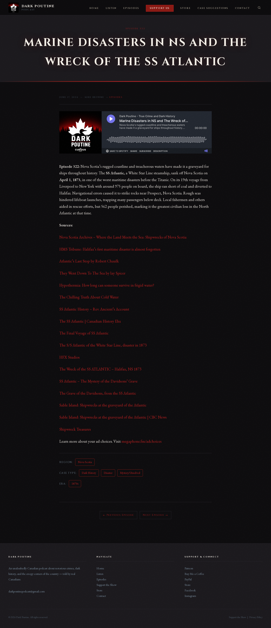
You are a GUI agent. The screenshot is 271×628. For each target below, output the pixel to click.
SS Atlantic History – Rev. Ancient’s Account (94, 309)
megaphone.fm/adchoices (142, 441)
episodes (115, 97)
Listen (111, 8)
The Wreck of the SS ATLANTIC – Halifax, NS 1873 (100, 369)
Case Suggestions (213, 8)
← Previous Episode (118, 515)
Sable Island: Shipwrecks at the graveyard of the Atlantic (103, 405)
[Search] (259, 7)
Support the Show (107, 585)
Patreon (189, 568)
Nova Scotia (85, 462)
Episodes (131, 8)
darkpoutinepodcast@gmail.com (26, 591)
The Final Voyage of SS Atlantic (84, 333)
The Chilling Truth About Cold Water (89, 297)
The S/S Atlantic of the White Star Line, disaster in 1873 (103, 345)
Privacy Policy (256, 617)
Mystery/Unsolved (130, 473)
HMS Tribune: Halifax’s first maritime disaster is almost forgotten (109, 249)
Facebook (190, 590)
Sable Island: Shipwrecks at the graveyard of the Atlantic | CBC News (113, 417)
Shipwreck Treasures (75, 429)
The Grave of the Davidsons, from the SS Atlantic (97, 393)
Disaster (108, 473)
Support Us (160, 8)
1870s (75, 483)
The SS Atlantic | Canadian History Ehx (90, 321)
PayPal (188, 579)
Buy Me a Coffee (194, 574)
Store (185, 8)
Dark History (89, 473)
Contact (242, 8)
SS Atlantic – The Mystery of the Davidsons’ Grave (98, 381)
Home (94, 8)
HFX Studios (69, 357)
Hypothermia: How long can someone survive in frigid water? (106, 285)
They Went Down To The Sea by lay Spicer (92, 273)
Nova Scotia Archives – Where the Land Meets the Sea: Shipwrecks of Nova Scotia (123, 237)
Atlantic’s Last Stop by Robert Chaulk (89, 261)
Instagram (190, 596)
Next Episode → (155, 515)
